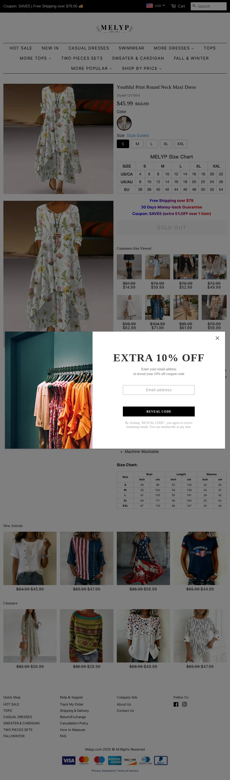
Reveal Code (158, 411)
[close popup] (217, 338)
